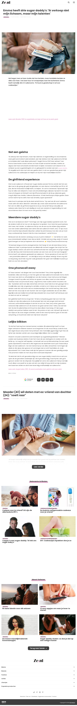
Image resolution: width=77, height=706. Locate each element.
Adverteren (34, 696)
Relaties (6, 17)
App (51, 380)
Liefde (3, 679)
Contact (54, 696)
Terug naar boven (37, 648)
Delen (39, 380)
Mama (3, 667)
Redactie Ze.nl (27, 16)
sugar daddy (62, 168)
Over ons (28, 696)
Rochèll (25, 398)
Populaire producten (8, 686)
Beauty (3, 671)
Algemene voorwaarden (44, 696)
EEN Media (72, 702)
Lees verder (38, 467)
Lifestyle (4, 682)
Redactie (22, 696)
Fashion (4, 675)
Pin (47, 380)
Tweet (43, 380)
